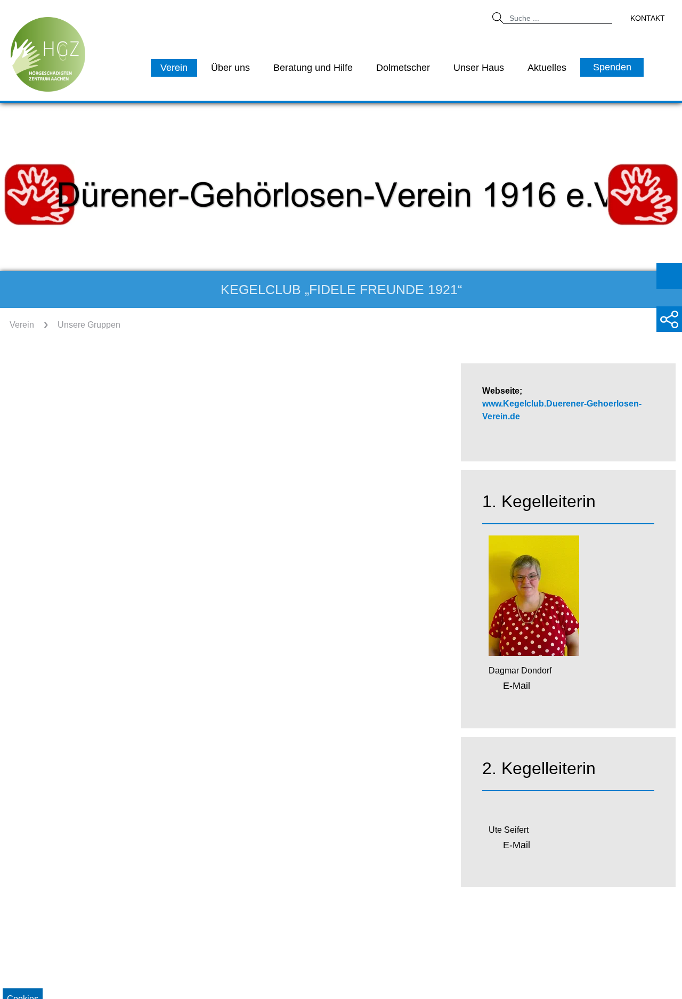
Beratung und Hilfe (313, 67)
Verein (174, 67)
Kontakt (647, 18)
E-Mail (516, 685)
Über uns (230, 67)
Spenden (612, 67)
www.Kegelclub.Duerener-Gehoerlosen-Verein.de (562, 410)
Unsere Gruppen (89, 324)
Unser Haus (478, 67)
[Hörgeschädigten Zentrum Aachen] (48, 53)
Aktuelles (546, 67)
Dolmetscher (403, 67)
